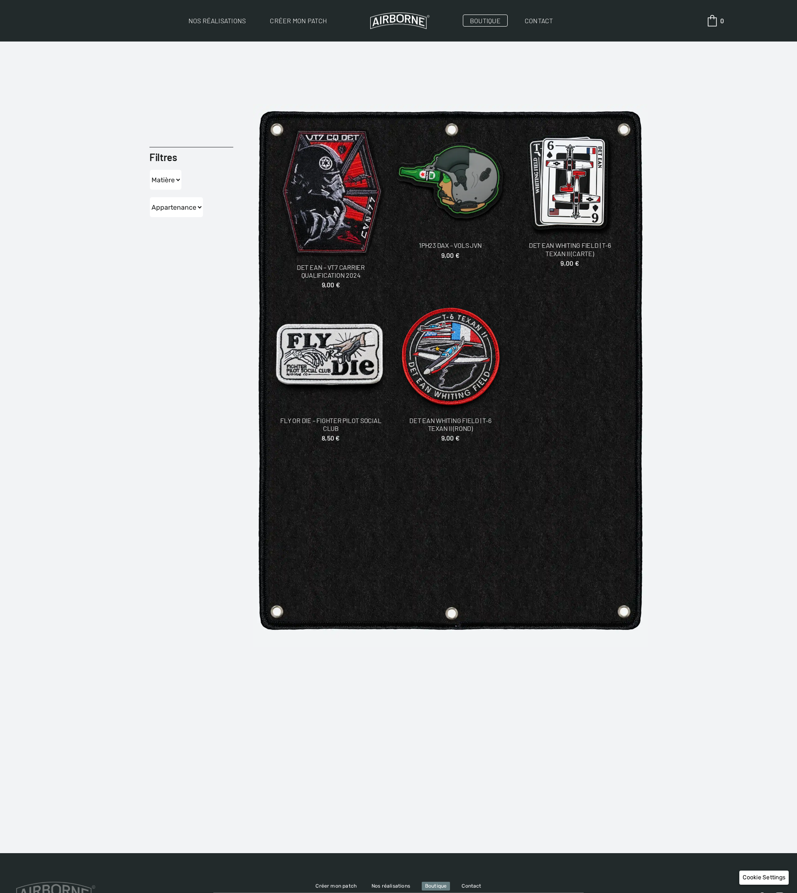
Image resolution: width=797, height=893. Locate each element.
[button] (764, 878)
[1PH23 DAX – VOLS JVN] (450, 182)
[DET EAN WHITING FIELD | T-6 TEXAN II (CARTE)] (569, 182)
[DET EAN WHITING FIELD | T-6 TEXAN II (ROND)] (450, 356)
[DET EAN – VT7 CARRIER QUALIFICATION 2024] (331, 192)
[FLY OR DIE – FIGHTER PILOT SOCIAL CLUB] (331, 356)
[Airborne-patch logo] (398, 16)
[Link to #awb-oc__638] (712, 21)
